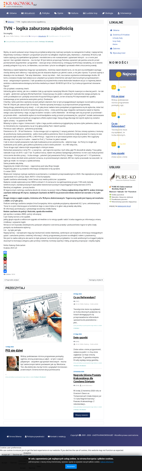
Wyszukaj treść (119, 53)
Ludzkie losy (91, 13)
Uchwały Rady (118, 38)
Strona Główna (15, 436)
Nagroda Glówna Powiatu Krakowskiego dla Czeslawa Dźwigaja (87, 378)
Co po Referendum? (84, 297)
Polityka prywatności (35, 436)
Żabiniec (116, 48)
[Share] (54, 271)
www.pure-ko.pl (124, 206)
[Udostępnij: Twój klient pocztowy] (54, 265)
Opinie (60, 13)
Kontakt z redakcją (58, 436)
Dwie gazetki (80, 337)
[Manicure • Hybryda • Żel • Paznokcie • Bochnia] (123, 177)
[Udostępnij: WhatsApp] (54, 255)
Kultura (74, 13)
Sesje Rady (116, 41)
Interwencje (125, 13)
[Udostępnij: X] (54, 258)
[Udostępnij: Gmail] (54, 261)
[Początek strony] (138, 467)
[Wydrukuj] (54, 268)
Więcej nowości (81, 415)
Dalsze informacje (106, 462)
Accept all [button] (6, 454)
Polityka (45, 13)
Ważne (115, 44)
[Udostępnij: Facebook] (54, 252)
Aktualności (29, 13)
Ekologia (109, 13)
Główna (13, 13)
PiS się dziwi (14, 350)
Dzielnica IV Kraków (121, 34)
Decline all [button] (17, 454)
